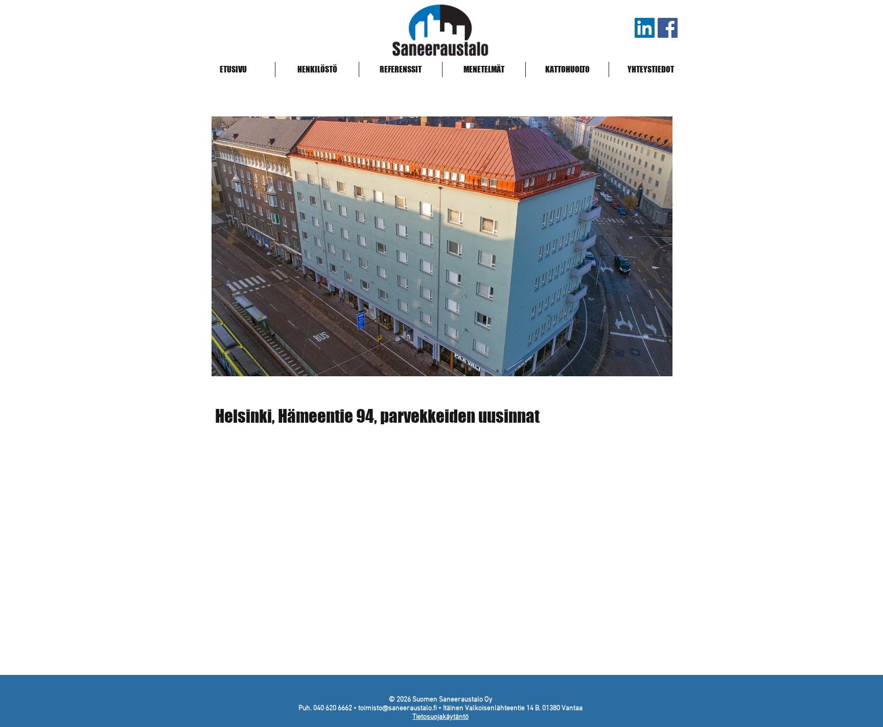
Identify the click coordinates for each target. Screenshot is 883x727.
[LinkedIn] (645, 28)
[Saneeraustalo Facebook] (668, 28)
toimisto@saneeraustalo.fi (397, 708)
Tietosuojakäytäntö (440, 717)
